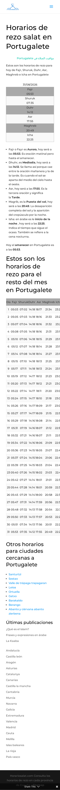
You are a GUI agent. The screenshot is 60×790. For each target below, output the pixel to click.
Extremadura (15, 715)
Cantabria (13, 692)
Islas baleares (15, 745)
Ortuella (14, 591)
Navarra (11, 703)
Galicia (10, 709)
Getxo (13, 596)
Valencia (11, 721)
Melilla (10, 739)
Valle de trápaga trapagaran (28, 583)
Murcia (10, 697)
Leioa (12, 587)
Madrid (11, 727)
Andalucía (13, 650)
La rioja (11, 751)
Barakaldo (15, 600)
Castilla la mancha (18, 686)
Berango (14, 604)
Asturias (11, 668)
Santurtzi (15, 574)
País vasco (13, 756)
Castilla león (14, 656)
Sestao (13, 578)
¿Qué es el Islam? (17, 629)
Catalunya (13, 674)
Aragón (11, 662)
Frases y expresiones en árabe (26, 635)
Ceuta (10, 733)
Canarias (12, 680)
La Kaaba (12, 641)
